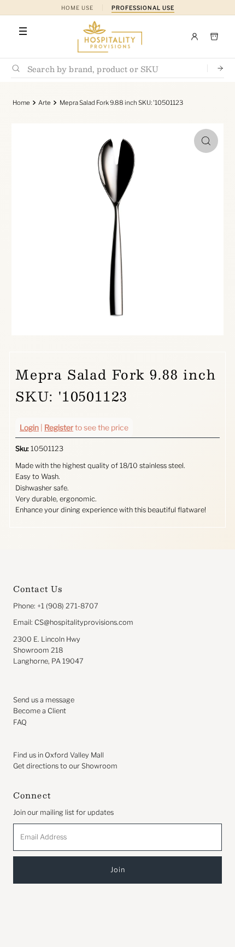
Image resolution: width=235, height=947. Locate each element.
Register (58, 427)
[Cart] (214, 36)
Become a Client (39, 711)
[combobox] (112, 68)
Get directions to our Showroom (65, 766)
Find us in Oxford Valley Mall (58, 755)
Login (29, 427)
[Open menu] (23, 31)
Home (21, 102)
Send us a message (43, 700)
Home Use (77, 7)
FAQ (20, 722)
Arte (44, 102)
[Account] (194, 36)
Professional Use (142, 7)
